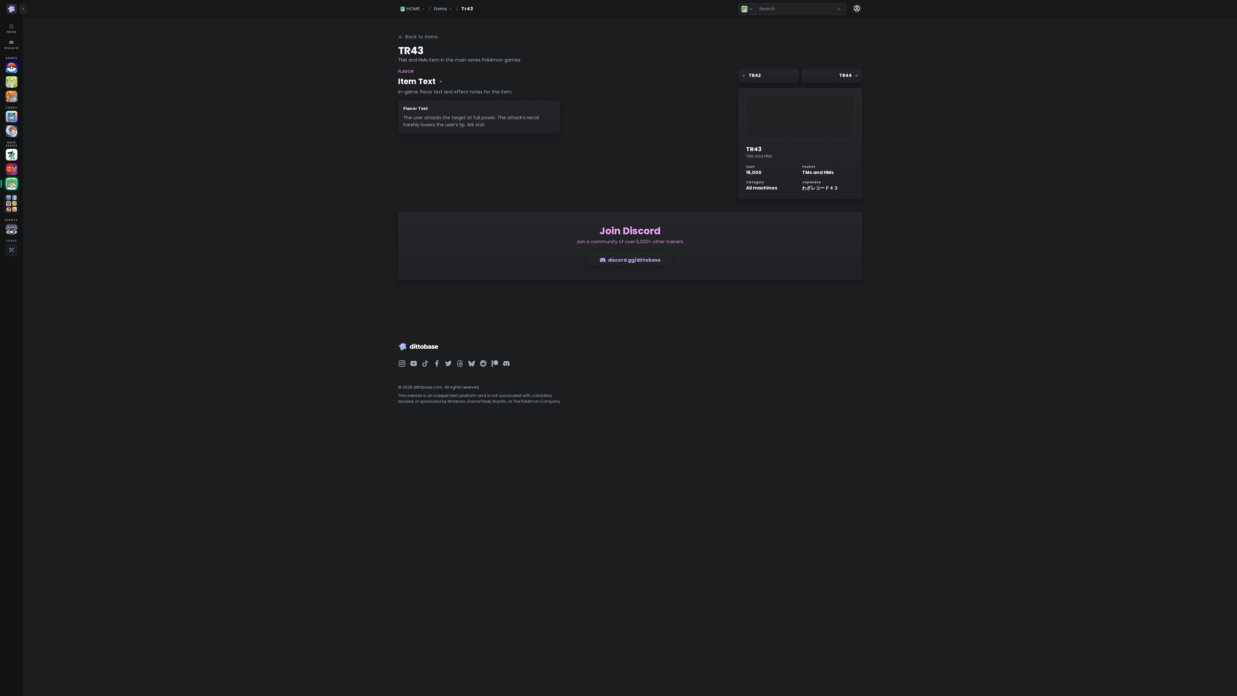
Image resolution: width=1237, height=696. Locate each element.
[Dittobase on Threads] (460, 363)
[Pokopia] (11, 82)
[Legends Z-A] (11, 155)
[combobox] (801, 9)
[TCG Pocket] (11, 117)
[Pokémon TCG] (11, 131)
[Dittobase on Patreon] (495, 363)
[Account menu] (857, 8)
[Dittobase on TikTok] (425, 363)
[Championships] (11, 229)
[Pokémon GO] (11, 67)
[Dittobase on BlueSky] (471, 363)
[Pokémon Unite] (11, 96)
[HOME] (11, 184)
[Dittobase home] (11, 9)
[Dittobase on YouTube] (413, 363)
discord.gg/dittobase (634, 260)
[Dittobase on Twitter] (448, 363)
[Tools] (11, 250)
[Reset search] (838, 9)
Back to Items (421, 37)
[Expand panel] (23, 9)
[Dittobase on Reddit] (483, 363)
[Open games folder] (11, 203)
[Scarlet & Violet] (11, 169)
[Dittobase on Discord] (506, 363)
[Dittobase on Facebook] (437, 363)
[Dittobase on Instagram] (402, 363)
